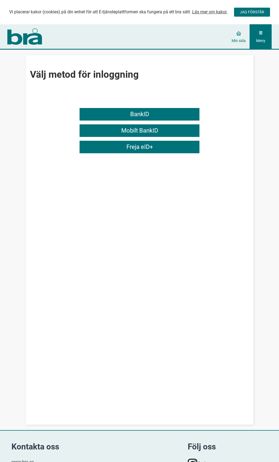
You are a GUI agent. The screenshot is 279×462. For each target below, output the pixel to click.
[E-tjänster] (40, 36)
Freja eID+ (139, 146)
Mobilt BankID (139, 130)
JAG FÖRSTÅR (252, 12)
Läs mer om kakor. (210, 11)
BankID (139, 114)
